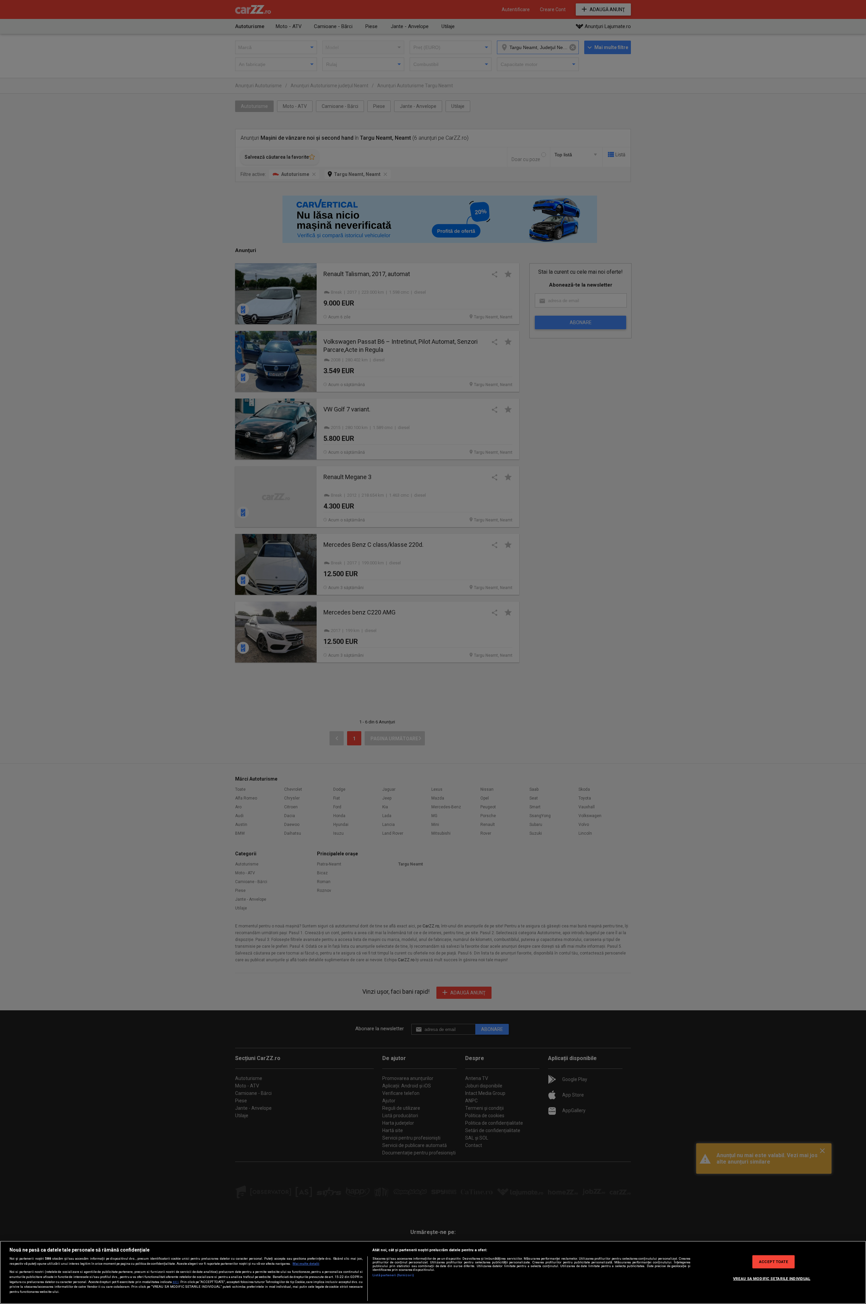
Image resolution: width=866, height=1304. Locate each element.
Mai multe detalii (306, 1263)
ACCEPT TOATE (773, 1261)
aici (176, 1282)
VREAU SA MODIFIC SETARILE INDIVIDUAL (771, 1278)
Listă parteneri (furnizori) (393, 1275)
